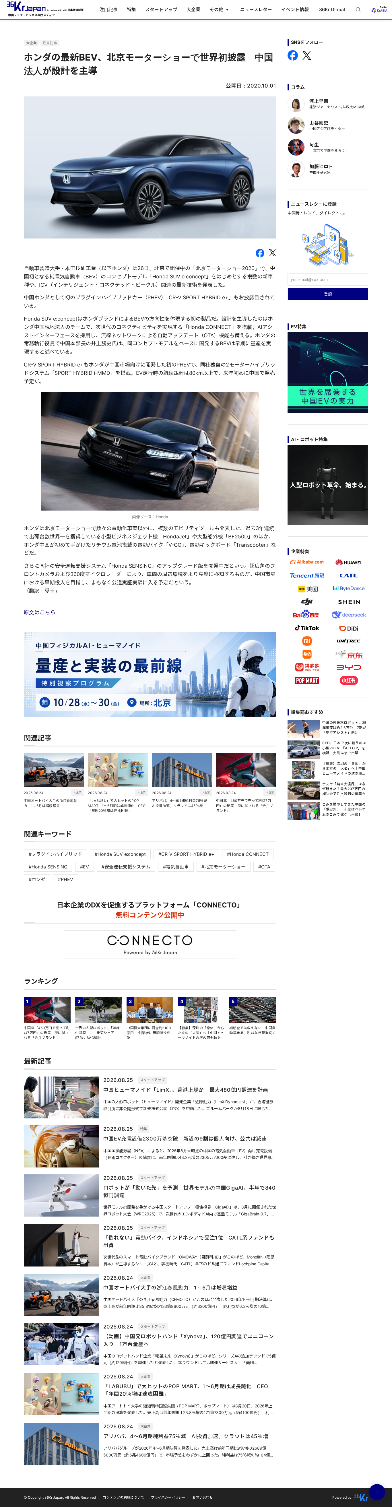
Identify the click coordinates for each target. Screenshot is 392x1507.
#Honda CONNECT (248, 854)
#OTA (264, 867)
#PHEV (65, 879)
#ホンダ (37, 879)
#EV (84, 867)
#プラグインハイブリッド (55, 854)
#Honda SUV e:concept (120, 854)
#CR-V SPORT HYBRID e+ (186, 854)
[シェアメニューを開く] (377, 1492)
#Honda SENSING (48, 867)
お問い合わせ (202, 1497)
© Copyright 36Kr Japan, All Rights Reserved (60, 1497)
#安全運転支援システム (126, 867)
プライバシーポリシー (168, 1497)
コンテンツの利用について (123, 1497)
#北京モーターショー (223, 867)
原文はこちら (40, 612)
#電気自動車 (176, 867)
